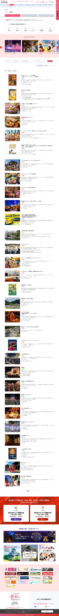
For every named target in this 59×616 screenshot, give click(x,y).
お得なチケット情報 (50, 30)
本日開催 (9, 30)
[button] (1, 47)
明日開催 (17, 30)
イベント (13, 15)
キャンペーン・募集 (46, 15)
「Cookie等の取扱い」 (23, 611)
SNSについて (53, 603)
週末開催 (25, 30)
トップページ (3, 6)
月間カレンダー (33, 30)
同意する (47, 611)
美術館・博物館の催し (41, 30)
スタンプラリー (29, 15)
